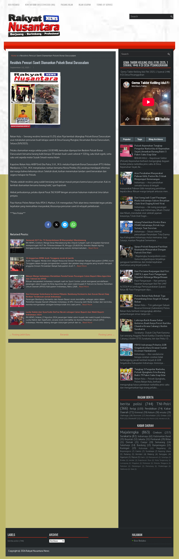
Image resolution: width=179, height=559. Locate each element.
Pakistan (123, 466)
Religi (133, 408)
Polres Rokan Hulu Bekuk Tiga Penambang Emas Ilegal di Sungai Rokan (151, 298)
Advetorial (163, 418)
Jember (131, 460)
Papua (134, 457)
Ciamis (138, 451)
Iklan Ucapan (85, 4)
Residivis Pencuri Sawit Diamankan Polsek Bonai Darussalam (49, 62)
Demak (129, 442)
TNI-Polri (163, 404)
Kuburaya (143, 448)
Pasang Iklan (67, 4)
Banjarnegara (159, 445)
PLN (122, 418)
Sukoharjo (125, 445)
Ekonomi (137, 415)
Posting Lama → (107, 334)
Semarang (160, 442)
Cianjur (144, 442)
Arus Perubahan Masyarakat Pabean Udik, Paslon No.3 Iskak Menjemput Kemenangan (150, 176)
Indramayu (143, 436)
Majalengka (129, 432)
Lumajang (124, 463)
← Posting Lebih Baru (19, 334)
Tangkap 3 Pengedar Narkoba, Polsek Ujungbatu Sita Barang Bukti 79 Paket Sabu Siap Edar (150, 372)
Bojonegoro (125, 451)
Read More (93, 248)
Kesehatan (151, 415)
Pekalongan (136, 466)
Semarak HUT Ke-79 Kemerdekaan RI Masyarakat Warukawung (56, 240)
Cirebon (157, 432)
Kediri (143, 457)
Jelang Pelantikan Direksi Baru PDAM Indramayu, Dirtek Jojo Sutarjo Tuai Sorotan (150, 225)
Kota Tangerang (161, 460)
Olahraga (124, 415)
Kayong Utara (164, 451)
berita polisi (131, 404)
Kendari (138, 454)
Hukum (151, 412)
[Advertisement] (145, 495)
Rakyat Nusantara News (37, 550)
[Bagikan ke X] (56, 224)
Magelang (161, 448)
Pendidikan (151, 408)
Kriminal (139, 412)
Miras (143, 418)
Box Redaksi (13, 4)
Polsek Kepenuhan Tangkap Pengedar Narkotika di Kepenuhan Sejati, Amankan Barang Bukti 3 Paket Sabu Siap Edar (151, 150)
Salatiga (164, 457)
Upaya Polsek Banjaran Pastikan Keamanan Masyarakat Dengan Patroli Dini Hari (150, 249)
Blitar (168, 439)
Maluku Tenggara (161, 463)
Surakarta (125, 436)
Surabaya (150, 451)
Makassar (146, 463)
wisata (163, 412)
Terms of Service (104, 4)
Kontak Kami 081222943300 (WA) (40, 4)
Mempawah (153, 457)
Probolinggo (162, 466)
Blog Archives (156, 139)
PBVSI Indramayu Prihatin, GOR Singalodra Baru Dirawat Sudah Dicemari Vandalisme (150, 347)
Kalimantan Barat (162, 436)
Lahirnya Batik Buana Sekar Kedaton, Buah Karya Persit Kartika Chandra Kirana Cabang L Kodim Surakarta (152, 325)
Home (14, 55)
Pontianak (155, 439)
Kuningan (124, 448)
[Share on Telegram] (64, 224)
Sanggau (163, 454)
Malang (150, 454)
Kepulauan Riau (144, 460)
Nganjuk (124, 457)
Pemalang (150, 466)
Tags (139, 139)
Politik (152, 418)
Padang (127, 454)
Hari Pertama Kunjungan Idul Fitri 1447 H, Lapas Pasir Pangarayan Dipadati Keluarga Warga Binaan (151, 274)
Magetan (135, 463)
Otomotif (132, 418)
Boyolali (129, 439)
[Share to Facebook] (48, 224)
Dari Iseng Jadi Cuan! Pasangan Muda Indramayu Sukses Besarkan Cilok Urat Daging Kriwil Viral (151, 200)
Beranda (64, 334)
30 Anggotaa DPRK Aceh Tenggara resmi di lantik (50, 258)
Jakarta (141, 439)
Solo (132, 469)
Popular (127, 139)
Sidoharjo (124, 469)
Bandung (141, 445)
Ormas (164, 415)
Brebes (122, 460)
